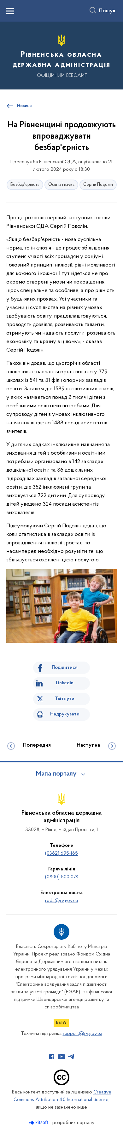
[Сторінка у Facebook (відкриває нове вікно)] (52, 1056)
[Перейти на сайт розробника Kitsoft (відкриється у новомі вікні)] (39, 1122)
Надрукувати (64, 714)
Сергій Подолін (98, 184)
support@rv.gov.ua (82, 1033)
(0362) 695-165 (61, 853)
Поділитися (65, 667)
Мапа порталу (56, 774)
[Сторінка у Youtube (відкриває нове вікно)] (61, 1056)
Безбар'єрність (24, 184)
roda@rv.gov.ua (61, 900)
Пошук (107, 11)
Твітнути (64, 698)
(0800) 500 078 (61, 877)
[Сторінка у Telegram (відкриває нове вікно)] (71, 1056)
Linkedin (64, 683)
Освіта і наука (61, 184)
